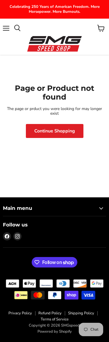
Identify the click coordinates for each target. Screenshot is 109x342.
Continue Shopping (54, 131)
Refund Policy (50, 313)
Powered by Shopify (54, 331)
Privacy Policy (20, 313)
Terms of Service (55, 319)
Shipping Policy (81, 313)
